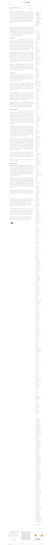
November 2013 (38, 491)
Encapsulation (38, 164)
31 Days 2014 (38, 32)
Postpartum (38, 315)
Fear (36, 180)
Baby (36, 55)
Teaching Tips (38, 375)
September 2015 (38, 462)
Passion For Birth (39, 300)
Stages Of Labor (38, 363)
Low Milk (37, 246)
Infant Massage (38, 215)
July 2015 (37, 465)
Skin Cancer (38, 355)
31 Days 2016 (38, 35)
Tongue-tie (37, 388)
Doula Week (38, 153)
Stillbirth (37, 364)
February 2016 (38, 455)
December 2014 (38, 473)
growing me (32, 4)
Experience (37, 171)
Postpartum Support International (38, 318)
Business (37, 91)
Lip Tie (37, 239)
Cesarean (37, 99)
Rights (37, 337)
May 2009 (37, 512)
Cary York (37, 94)
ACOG (37, 40)
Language (37, 233)
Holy (36, 201)
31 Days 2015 (38, 33)
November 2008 (38, 520)
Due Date (37, 157)
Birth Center (38, 69)
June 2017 (37, 436)
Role (36, 340)
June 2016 (37, 450)
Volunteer (37, 404)
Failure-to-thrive (38, 175)
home (18, 4)
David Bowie (38, 132)
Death (37, 134)
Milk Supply (38, 261)
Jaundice (37, 223)
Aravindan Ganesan (9, 544)
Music (37, 274)
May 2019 (37, 422)
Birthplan (37, 70)
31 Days (37, 31)
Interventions (38, 220)
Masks (37, 249)
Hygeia (37, 208)
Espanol (37, 168)
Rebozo (37, 326)
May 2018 (37, 431)
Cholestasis (38, 106)
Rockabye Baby (38, 338)
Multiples (37, 272)
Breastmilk (37, 88)
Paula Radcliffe (38, 301)
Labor (37, 227)
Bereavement (38, 64)
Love (36, 245)
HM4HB (37, 200)
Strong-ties (38, 366)
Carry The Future (39, 92)
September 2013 (38, 492)
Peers (37, 304)
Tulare (37, 395)
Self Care (37, 348)
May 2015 (37, 468)
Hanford (37, 194)
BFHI (36, 65)
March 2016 (38, 454)
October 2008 (38, 521)
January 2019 (38, 427)
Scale (36, 345)
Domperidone (38, 147)
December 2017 (38, 433)
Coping (37, 123)
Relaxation (37, 331)
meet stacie (27, 4)
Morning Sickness (39, 268)
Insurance (37, 219)
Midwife (37, 256)
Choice (37, 105)
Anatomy (37, 46)
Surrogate (37, 373)
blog (29, 4)
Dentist (37, 135)
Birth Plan (37, 72)
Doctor (37, 146)
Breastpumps (38, 90)
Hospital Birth (38, 205)
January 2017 (38, 443)
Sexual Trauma (38, 349)
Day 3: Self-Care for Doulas (14, 7)
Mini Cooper (38, 263)
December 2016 (38, 444)
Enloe (37, 165)
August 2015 (38, 464)
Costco (37, 124)
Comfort (37, 114)
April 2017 (37, 439)
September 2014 (38, 477)
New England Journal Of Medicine (38, 280)
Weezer (37, 408)
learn (20, 4)
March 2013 (38, 498)
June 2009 (37, 510)
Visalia (37, 403)
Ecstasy (37, 160)
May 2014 (37, 483)
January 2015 (38, 472)
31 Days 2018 (38, 37)
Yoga (36, 414)
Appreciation (38, 50)
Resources (37, 333)
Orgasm (37, 289)
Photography (38, 305)
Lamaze (37, 231)
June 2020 (37, 420)
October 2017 (38, 435)
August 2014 (38, 479)
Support (37, 371)
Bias (36, 66)
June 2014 (37, 481)
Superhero (37, 370)
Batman (37, 62)
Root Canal (38, 341)
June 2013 (37, 495)
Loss (36, 243)
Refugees (37, 329)
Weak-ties (37, 407)
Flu (36, 184)
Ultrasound (38, 396)
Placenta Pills (38, 309)
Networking (38, 275)
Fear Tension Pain (39, 182)
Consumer (37, 121)
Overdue (37, 292)
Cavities (37, 95)
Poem (37, 311)
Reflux (37, 327)
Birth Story (37, 73)
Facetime (37, 172)
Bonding (37, 79)
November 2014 (38, 475)
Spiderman (37, 360)
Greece (37, 190)
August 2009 (38, 509)
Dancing (37, 131)
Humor (37, 206)
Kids (36, 226)
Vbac (36, 401)
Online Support (38, 287)
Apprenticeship (38, 51)
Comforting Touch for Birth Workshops (26, 208)
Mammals (37, 248)
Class (36, 110)
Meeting (37, 252)
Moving (37, 271)
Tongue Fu (37, 384)
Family (37, 176)
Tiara (36, 382)
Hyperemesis (38, 209)
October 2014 (38, 476)
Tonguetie (37, 385)
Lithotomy (37, 242)
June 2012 (37, 502)
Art (36, 53)
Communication (38, 116)
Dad (36, 128)
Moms (37, 267)
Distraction (37, 145)
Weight (37, 410)
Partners (37, 297)
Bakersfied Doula (39, 57)
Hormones (37, 204)
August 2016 (38, 447)
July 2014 (37, 480)
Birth (36, 68)
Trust (36, 393)
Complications (38, 118)
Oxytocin (37, 294)
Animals (37, 47)
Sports (37, 362)
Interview (37, 222)
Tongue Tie (38, 386)
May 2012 (37, 503)
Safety (37, 344)
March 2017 (38, 440)
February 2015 (38, 470)
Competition (38, 117)
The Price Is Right (39, 381)
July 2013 (37, 494)
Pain (36, 296)
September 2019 (38, 421)
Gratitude (37, 189)
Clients (37, 112)
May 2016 (37, 451)
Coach (37, 113)
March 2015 (38, 469)
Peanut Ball (38, 303)
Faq (36, 178)
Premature (37, 320)
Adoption (37, 42)
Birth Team (37, 75)
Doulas (37, 151)
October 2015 (38, 461)
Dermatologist (38, 138)
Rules (37, 342)
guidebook (19, 210)
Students (37, 367)
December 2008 (38, 519)
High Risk (37, 198)
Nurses (37, 285)
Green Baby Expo (39, 191)
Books (37, 80)
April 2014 (37, 484)
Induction (37, 212)
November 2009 (38, 508)
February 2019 (38, 425)
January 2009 (38, 517)
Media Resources (39, 250)
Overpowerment (38, 293)
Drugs (37, 156)
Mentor (37, 254)
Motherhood (38, 270)
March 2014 (38, 486)
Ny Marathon (38, 286)
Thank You (37, 379)
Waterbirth (37, 406)
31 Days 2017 (38, 36)
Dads (36, 129)
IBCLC (37, 211)
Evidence (37, 169)
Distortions (37, 143)
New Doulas (38, 276)
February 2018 (38, 432)
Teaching (37, 374)
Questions (37, 323)
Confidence (38, 120)
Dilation (37, 139)
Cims (36, 109)
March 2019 (38, 424)
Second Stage (38, 347)
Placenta (37, 308)
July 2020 (37, 418)
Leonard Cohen (38, 238)
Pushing (37, 322)
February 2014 (38, 487)
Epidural (37, 167)
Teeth (37, 377)
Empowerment (38, 162)
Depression (38, 136)
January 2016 (38, 457)
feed (24, 4)
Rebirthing (37, 325)
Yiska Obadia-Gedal (13, 199)
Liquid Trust (38, 241)
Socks (37, 356)
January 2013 (38, 501)
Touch (37, 389)
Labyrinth (37, 228)
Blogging (37, 76)
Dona (36, 149)
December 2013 (38, 490)
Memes (37, 253)
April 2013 (37, 497)
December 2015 (38, 458)
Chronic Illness (38, 107)
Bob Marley (38, 77)
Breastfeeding (38, 81)
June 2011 (37, 505)
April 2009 (37, 513)
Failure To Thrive (38, 173)
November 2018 (38, 428)
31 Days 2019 (38, 39)
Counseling (38, 125)
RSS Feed (38, 524)
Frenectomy (38, 186)
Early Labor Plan (38, 158)
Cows (37, 127)
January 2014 (38, 488)
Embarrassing (38, 161)
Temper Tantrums (39, 378)
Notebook (37, 282)
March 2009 (38, 514)
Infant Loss (38, 213)
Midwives (37, 257)
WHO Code (37, 411)
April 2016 (37, 453)
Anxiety (37, 48)
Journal (37, 224)
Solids (37, 357)
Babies (37, 54)
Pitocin (37, 307)
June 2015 (37, 466)
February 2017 (38, 442)
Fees (36, 183)
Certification (38, 98)
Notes (37, 283)
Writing (37, 412)
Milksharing (38, 260)
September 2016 (38, 446)
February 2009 (38, 516)
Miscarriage (38, 264)
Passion (37, 298)
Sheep (37, 353)
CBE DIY (37, 96)
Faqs (36, 179)
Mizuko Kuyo (38, 265)
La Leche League (39, 230)
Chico (37, 101)
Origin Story (38, 290)
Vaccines (37, 400)
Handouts (37, 193)
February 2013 (38, 499)
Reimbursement (38, 330)
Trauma (37, 392)
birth (22, 4)
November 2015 (38, 459)
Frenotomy (38, 187)
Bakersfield (38, 58)
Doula (37, 150)
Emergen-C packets (13, 52)
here (17, 160)
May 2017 (37, 437)
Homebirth (37, 202)
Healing (37, 195)
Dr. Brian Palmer (38, 154)
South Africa (38, 359)
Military (37, 259)
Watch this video (13, 102)
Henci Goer (37, 197)
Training (37, 390)
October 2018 (38, 429)
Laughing (37, 237)
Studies (37, 368)
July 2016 (37, 448)
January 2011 (38, 506)
